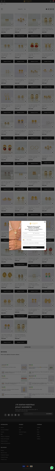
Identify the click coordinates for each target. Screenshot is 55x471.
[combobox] (24, 240)
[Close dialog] (44, 222)
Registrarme (34, 247)
